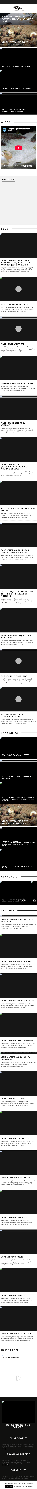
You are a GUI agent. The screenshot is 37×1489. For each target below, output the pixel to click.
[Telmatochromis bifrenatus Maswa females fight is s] (18, 1378)
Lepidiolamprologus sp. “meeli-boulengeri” (18, 1058)
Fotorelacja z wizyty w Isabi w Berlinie (18, 509)
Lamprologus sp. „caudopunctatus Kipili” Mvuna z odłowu (14, 467)
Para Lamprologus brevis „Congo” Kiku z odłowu (15, 551)
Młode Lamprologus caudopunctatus (12, 715)
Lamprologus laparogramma (17, 1040)
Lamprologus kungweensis (16, 1138)
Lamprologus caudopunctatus (18, 1001)
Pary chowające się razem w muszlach (16, 636)
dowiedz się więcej (25, 1486)
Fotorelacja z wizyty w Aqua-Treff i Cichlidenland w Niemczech (17, 594)
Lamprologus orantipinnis (16, 961)
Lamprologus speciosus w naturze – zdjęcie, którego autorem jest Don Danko (16, 262)
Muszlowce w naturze (13, 344)
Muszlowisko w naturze (14, 304)
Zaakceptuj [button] (9, 1486)
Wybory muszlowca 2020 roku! (17, 383)
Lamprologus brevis (12, 1257)
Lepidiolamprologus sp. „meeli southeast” (18, 920)
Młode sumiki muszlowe (14, 676)
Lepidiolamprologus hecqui (16, 1334)
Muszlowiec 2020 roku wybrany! (18, 1426)
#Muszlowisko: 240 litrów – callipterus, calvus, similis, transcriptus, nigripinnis (14, 900)
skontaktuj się (6, 1465)
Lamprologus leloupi (13, 1099)
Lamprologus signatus (14, 1295)
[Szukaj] (35, 2)
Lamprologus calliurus (14, 1217)
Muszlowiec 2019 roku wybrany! (13, 424)
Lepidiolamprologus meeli (15, 1178)
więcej (4, 1449)
